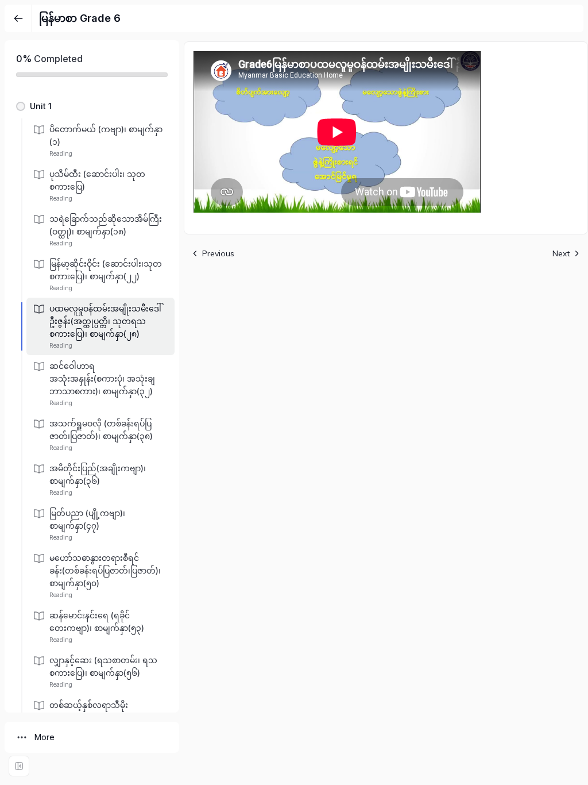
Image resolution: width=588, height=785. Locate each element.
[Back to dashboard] (18, 18)
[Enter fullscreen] (19, 766)
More (44, 737)
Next (561, 253)
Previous (218, 253)
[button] (92, 106)
